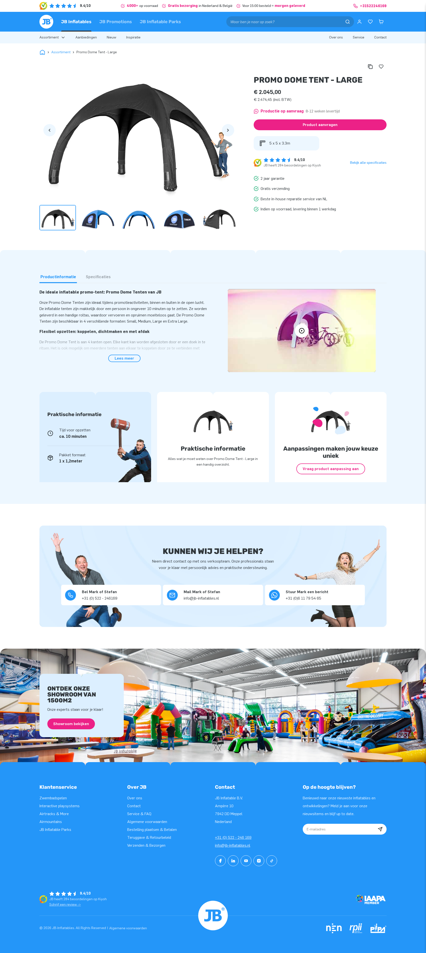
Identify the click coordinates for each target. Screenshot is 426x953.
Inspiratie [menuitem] (133, 37)
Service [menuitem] (358, 37)
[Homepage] (46, 22)
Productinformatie (58, 277)
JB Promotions (115, 21)
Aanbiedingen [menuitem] (86, 37)
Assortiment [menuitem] (49, 37)
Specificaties (98, 277)
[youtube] (246, 860)
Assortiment (61, 52)
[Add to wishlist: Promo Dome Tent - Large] (381, 66)
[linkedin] (233, 860)
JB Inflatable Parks (160, 21)
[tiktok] (271, 860)
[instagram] (258, 860)
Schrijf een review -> (65, 904)
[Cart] (381, 21)
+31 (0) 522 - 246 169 (233, 837)
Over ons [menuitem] (336, 37)
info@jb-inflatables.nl (232, 845)
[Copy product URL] (370, 66)
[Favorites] (370, 21)
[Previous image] (49, 130)
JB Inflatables (76, 21)
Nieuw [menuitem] (111, 37)
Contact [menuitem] (380, 37)
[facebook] (220, 860)
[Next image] (228, 130)
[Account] (359, 21)
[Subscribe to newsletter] (380, 829)
